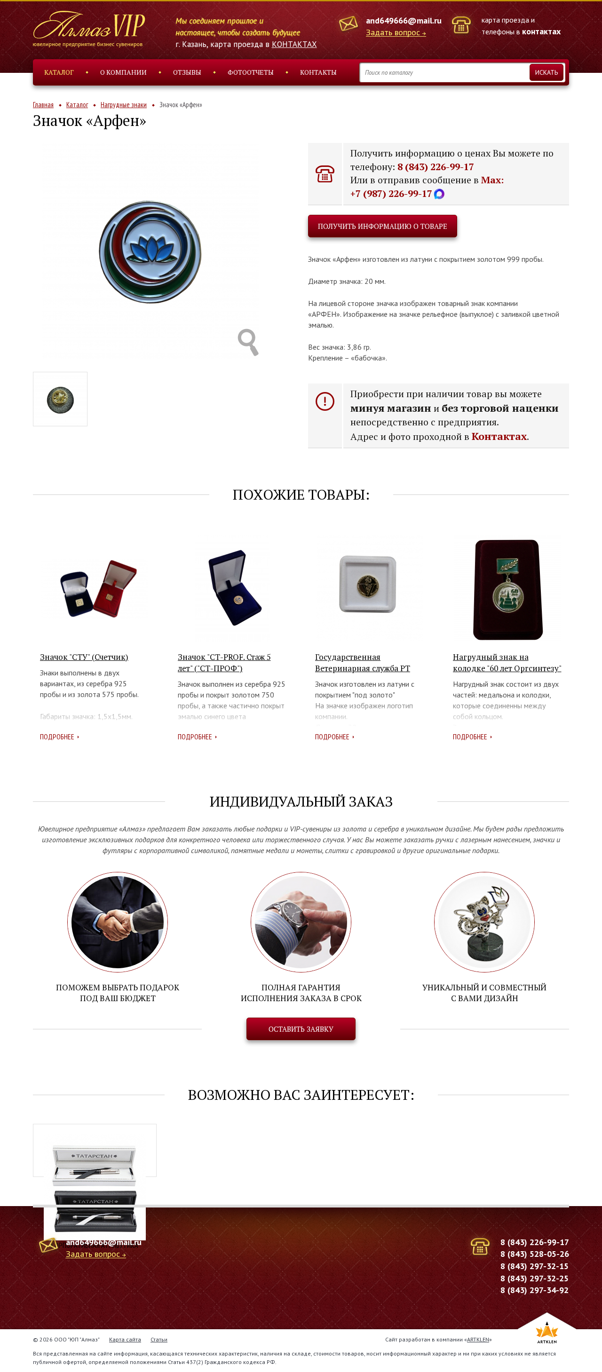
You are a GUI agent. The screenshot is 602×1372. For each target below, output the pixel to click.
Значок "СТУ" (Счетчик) (84, 656)
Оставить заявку (301, 1029)
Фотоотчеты (251, 72)
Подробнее (57, 736)
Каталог (59, 72)
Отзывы (187, 72)
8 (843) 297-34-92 (534, 1290)
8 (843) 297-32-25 (534, 1278)
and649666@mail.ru (404, 20)
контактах (541, 31)
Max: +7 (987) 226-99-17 (427, 186)
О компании (123, 72)
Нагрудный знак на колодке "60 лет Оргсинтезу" (507, 662)
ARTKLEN (478, 1339)
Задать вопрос (393, 33)
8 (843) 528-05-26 (534, 1253)
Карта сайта (125, 1339)
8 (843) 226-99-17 (435, 166)
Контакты (318, 72)
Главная (43, 104)
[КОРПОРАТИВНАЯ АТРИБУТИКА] (95, 1150)
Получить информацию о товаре (382, 226)
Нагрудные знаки (124, 104)
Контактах (499, 436)
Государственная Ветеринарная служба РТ (362, 662)
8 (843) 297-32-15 (534, 1266)
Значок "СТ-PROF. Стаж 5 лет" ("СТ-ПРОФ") (224, 662)
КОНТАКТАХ (294, 44)
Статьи (158, 1339)
